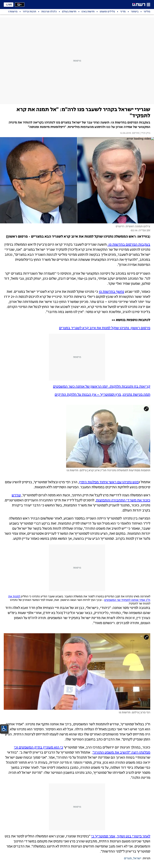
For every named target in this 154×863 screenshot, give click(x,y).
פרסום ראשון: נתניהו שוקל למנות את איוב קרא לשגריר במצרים (104, 328)
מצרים (128, 858)
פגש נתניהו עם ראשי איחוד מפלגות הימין (109, 482)
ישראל (137, 858)
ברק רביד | (144, 133)
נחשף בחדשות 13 (111, 292)
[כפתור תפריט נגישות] (4, 728)
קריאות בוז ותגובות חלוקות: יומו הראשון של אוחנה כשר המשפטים (101, 386)
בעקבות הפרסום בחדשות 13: (128, 244)
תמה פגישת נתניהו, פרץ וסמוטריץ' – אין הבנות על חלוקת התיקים (102, 394)
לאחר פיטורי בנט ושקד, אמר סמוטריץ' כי (120, 836)
